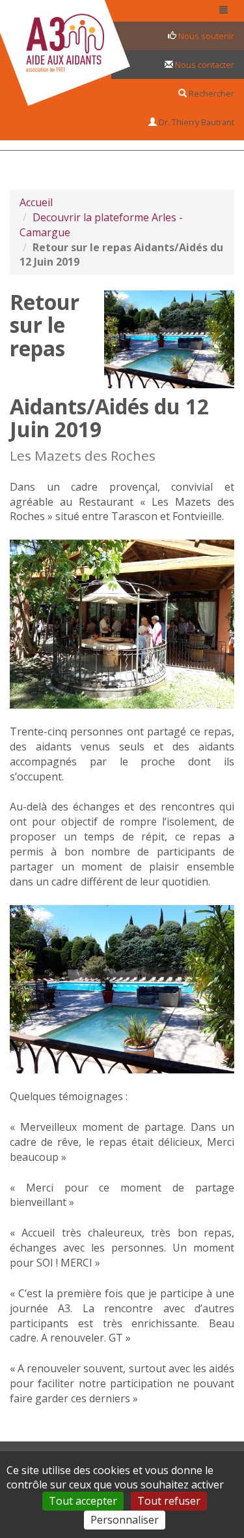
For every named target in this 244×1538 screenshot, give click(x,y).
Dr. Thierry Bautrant (195, 122)
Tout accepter (83, 1501)
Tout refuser (168, 1501)
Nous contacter (203, 64)
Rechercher (210, 93)
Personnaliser (124, 1520)
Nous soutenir (205, 36)
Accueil (36, 202)
